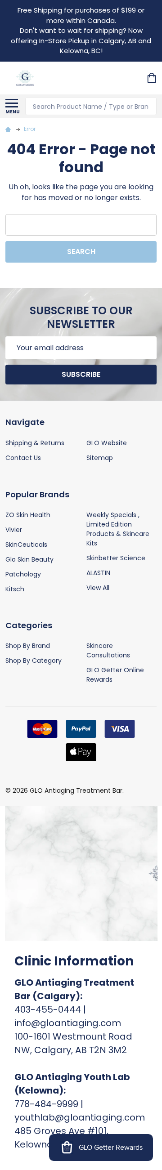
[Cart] (152, 77)
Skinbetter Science (115, 558)
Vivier (13, 529)
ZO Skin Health (27, 514)
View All (97, 587)
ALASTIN (98, 572)
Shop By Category (33, 660)
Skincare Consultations (108, 650)
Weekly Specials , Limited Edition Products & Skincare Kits (117, 529)
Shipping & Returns (34, 442)
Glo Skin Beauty (29, 559)
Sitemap (99, 457)
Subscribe (81, 374)
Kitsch (14, 589)
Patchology (23, 574)
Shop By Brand (27, 645)
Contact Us (23, 457)
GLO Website (106, 442)
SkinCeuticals (26, 544)
